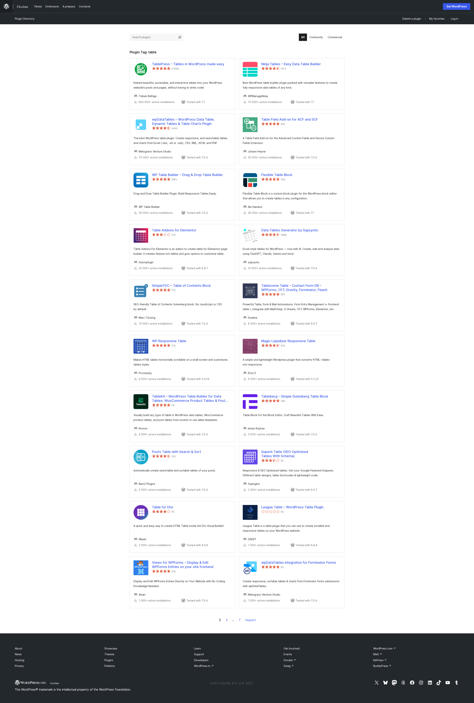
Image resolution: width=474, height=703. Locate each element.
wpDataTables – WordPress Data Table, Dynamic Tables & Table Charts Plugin (183, 121)
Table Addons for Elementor (174, 230)
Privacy (19, 665)
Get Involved (292, 648)
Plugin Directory (24, 18)
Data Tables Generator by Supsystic (289, 230)
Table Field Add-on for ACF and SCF (289, 119)
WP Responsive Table (169, 341)
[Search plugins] (179, 37)
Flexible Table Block (276, 175)
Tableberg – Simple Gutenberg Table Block (294, 396)
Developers (201, 660)
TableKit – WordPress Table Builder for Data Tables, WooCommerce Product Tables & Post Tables (188, 398)
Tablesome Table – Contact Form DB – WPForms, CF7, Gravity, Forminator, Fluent (294, 288)
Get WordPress (456, 6)
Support (199, 654)
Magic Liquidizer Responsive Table (288, 341)
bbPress (380, 660)
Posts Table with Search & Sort (176, 452)
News (18, 654)
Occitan (54, 683)
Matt (377, 654)
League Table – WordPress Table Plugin (292, 507)
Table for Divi (162, 507)
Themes (109, 654)
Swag (289, 665)
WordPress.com (384, 648)
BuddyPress (382, 665)
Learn (197, 648)
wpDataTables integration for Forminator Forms (298, 562)
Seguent (250, 619)
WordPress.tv (204, 665)
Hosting (19, 660)
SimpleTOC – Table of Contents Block (181, 285)
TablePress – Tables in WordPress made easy (188, 64)
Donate (290, 660)
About (18, 648)
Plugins (108, 660)
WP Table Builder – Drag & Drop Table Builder (187, 175)
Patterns (109, 665)
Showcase (110, 648)
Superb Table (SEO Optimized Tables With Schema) (284, 454)
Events (288, 654)
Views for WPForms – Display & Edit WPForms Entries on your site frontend (182, 565)
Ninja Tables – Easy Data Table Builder (291, 64)
